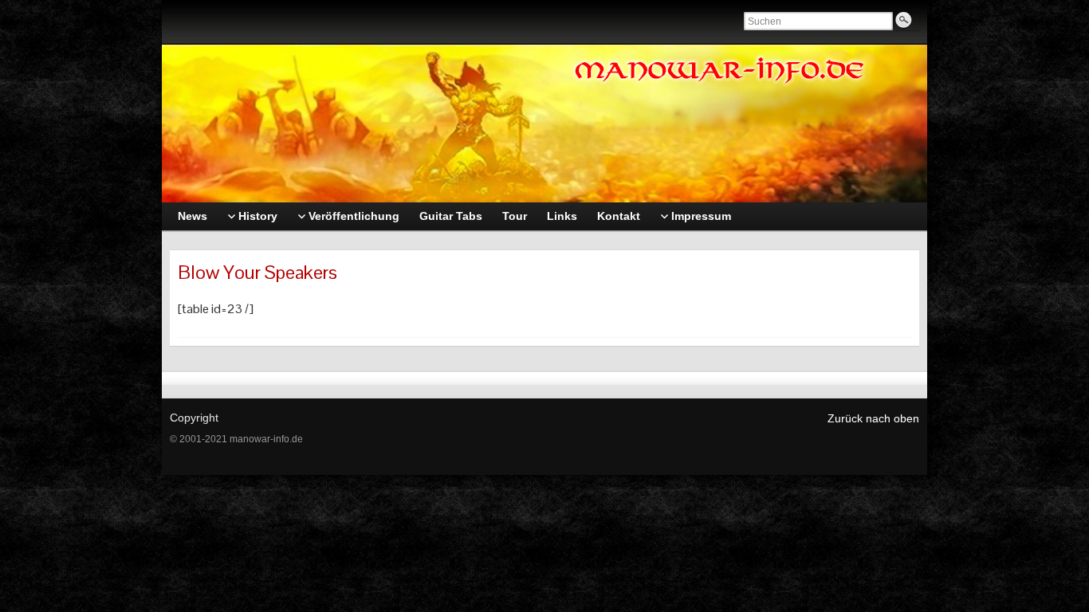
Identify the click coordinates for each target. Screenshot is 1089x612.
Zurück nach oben (873, 418)
